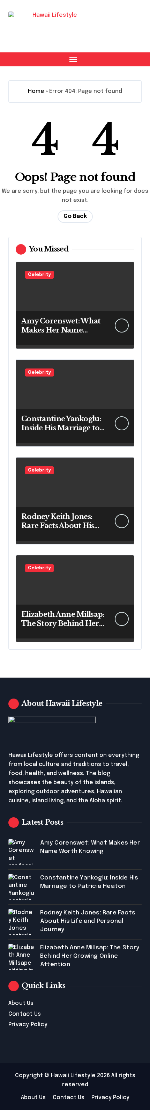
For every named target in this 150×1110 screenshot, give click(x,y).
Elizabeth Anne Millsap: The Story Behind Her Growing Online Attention (90, 956)
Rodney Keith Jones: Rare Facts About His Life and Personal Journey (87, 921)
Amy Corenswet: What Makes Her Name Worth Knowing (60, 330)
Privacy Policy (27, 1025)
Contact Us (24, 1014)
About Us (21, 1003)
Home (36, 91)
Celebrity (39, 274)
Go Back (75, 216)
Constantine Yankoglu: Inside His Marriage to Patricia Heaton (61, 428)
